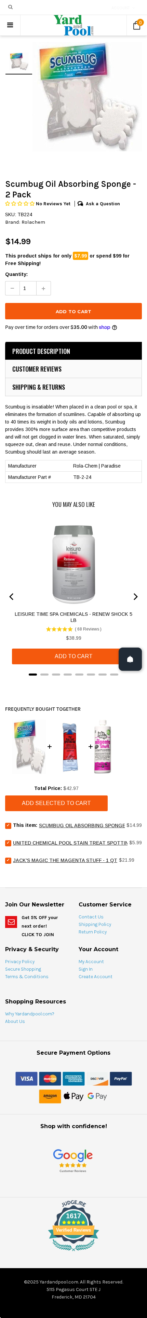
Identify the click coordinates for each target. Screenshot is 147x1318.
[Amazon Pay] (50, 1096)
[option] (87, 96)
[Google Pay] (97, 1096)
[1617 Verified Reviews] (73, 1252)
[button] (20, 204)
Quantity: (16, 274)
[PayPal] (121, 1078)
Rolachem (33, 222)
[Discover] (97, 1078)
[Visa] (26, 1078)
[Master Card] (50, 1078)
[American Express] (74, 1078)
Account (120, 7)
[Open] (130, 659)
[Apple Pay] (74, 1096)
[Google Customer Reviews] (72, 1160)
